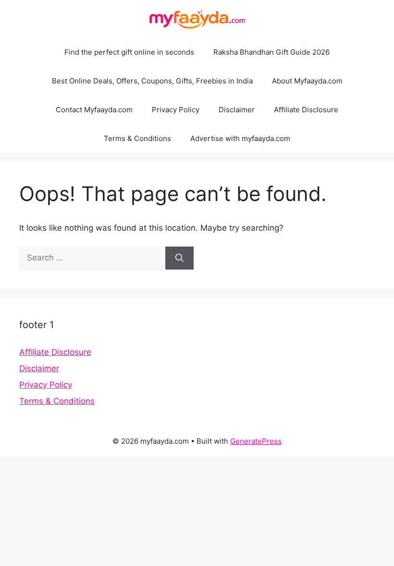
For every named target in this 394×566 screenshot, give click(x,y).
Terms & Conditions (137, 138)
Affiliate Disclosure (306, 109)
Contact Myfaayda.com (94, 109)
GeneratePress (256, 441)
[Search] (179, 258)
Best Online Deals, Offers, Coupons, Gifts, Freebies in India (152, 80)
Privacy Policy (175, 109)
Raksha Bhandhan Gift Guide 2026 (271, 52)
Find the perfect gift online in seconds (129, 52)
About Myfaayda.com (307, 80)
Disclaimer (237, 109)
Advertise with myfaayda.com (240, 138)
